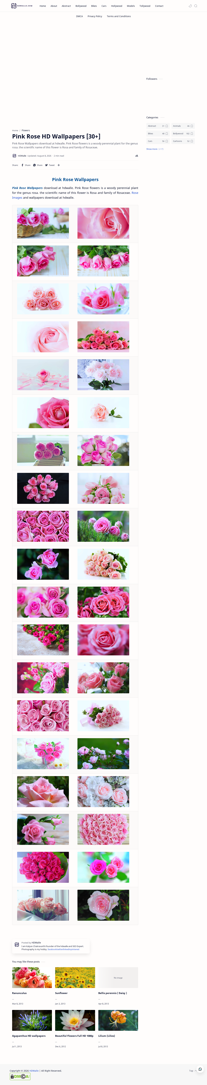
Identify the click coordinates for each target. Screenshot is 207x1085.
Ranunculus (19, 993)
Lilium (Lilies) (106, 1035)
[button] (190, 5)
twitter (60, 949)
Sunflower (61, 993)
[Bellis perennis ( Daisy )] (118, 977)
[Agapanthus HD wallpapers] (32, 1020)
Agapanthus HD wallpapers (28, 1035)
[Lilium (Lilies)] (118, 1020)
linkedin (67, 949)
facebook (52, 949)
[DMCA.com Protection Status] (36, 1076)
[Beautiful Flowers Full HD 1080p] (75, 1020)
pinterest (75, 949)
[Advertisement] (103, 48)
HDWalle (34, 1070)
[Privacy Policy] (95, 16)
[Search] (195, 5)
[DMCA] (79, 16)
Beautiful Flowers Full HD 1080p (74, 1035)
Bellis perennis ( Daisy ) (112, 993)
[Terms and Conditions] (119, 16)
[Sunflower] (75, 977)
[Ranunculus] (32, 977)
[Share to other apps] (59, 165)
